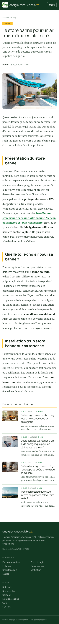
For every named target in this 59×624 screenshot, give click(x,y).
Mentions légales (10, 598)
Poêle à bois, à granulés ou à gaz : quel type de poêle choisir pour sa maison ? (38, 469)
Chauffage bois (9, 569)
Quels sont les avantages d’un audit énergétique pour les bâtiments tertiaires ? (37, 444)
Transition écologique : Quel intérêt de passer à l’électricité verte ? (37, 495)
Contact (6, 594)
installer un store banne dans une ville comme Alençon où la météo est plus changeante (29, 218)
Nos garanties (9, 591)
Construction (37, 566)
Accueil (5, 17)
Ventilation (36, 569)
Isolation (6, 566)
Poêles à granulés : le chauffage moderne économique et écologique (38, 418)
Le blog (13, 17)
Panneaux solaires (11, 562)
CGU (4, 602)
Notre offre (7, 587)
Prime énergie (37, 562)
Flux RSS (6, 606)
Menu (52, 4)
